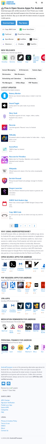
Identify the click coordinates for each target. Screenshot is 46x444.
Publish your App (6, 405)
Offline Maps (20, 83)
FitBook (35, 39)
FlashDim (33, 44)
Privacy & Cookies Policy (9, 421)
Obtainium (8, 44)
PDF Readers (33, 83)
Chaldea (21, 44)
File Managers (7, 83)
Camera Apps (37, 70)
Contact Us (4, 430)
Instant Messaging (8, 70)
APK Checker (5, 400)
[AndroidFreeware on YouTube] (3, 383)
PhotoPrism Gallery (24, 34)
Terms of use (5, 423)
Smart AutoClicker (28, 29)
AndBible (23, 39)
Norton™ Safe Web (8, 390)
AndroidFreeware (6, 367)
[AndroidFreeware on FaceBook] (8, 383)
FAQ (2, 412)
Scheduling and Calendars (11, 78)
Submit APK (5, 407)
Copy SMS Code (10, 29)
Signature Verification (8, 402)
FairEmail (8, 34)
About (3, 428)
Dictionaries (6, 74)
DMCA (3, 426)
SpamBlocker (9, 39)
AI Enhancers (23, 70)
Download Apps (8, 23)
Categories (4, 410)
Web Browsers (19, 74)
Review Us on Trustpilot (9, 388)
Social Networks (30, 78)
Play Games (23, 23)
